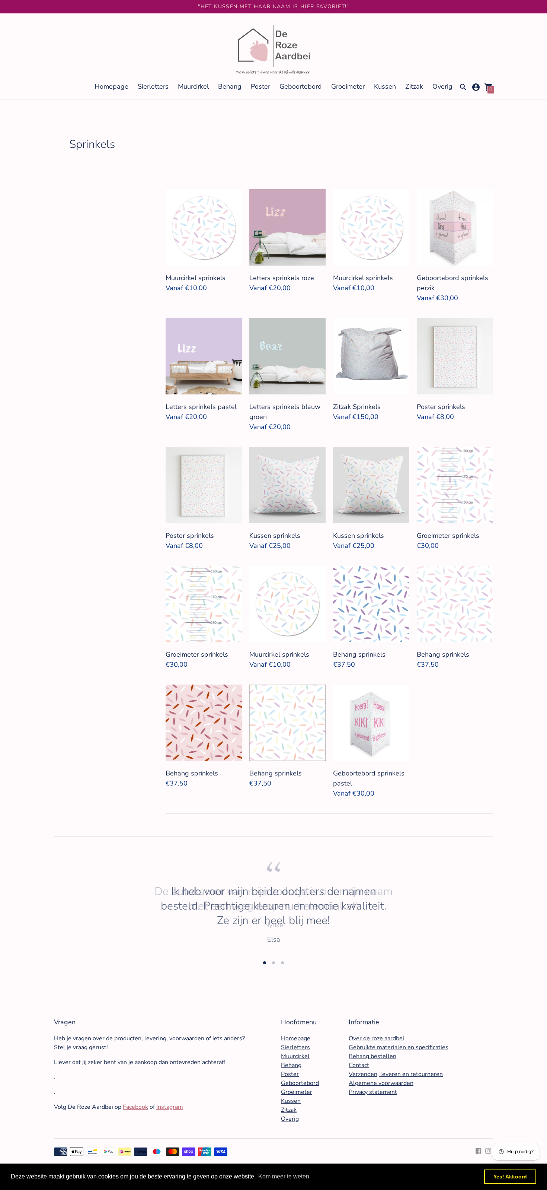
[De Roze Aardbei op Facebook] (479, 1150)
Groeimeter (348, 86)
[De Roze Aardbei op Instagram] (488, 1150)
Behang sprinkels (359, 654)
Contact (359, 1065)
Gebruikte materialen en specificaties (398, 1047)
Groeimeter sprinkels (448, 535)
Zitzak (414, 86)
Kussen (385, 86)
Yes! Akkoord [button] (510, 1177)
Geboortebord (300, 86)
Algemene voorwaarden (381, 1083)
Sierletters (153, 86)
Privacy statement (373, 1092)
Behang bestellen (372, 1056)
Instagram (169, 1107)
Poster (260, 86)
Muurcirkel (193, 86)
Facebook (135, 1107)
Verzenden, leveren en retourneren (396, 1074)
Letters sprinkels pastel (201, 406)
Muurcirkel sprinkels (195, 277)
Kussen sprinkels (274, 535)
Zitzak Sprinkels (357, 406)
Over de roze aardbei (376, 1038)
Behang (229, 86)
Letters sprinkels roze (281, 277)
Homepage (111, 86)
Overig (442, 86)
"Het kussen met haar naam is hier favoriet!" (273, 6)
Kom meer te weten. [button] (284, 1176)
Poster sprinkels (441, 406)
